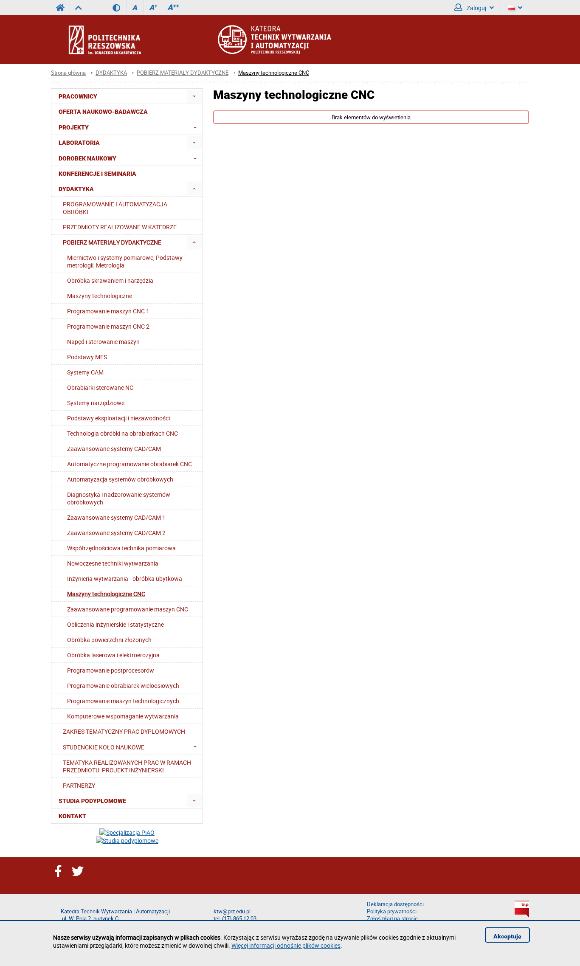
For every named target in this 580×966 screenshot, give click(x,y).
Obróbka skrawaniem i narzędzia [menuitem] (110, 280)
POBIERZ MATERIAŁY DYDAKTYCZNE (182, 72)
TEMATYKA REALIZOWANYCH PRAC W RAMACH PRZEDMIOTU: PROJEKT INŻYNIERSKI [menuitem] (127, 766)
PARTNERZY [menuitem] (79, 785)
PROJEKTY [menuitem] (74, 127)
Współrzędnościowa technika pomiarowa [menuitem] (121, 548)
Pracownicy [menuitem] (78, 96)
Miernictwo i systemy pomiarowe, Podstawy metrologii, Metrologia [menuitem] (125, 261)
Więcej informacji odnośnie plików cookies (286, 945)
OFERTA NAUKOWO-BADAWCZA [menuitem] (103, 111)
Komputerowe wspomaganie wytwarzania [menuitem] (123, 716)
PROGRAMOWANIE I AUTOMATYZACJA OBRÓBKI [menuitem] (115, 208)
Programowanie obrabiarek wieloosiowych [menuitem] (123, 686)
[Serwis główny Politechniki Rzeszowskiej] (60, 7)
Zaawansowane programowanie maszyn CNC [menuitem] (127, 609)
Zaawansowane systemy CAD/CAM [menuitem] (114, 449)
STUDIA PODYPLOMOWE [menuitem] (92, 800)
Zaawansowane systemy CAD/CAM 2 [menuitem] (116, 533)
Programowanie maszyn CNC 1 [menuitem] (108, 311)
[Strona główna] (127, 39)
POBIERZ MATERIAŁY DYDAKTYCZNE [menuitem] (112, 242)
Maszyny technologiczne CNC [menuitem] (106, 594)
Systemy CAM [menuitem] (85, 372)
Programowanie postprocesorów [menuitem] (110, 670)
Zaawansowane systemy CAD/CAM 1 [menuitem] (116, 517)
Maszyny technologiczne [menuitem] (99, 296)
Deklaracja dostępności (395, 904)
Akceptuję (507, 936)
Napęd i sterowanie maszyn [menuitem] (103, 342)
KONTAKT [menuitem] (72, 816)
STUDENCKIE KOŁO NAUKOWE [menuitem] (103, 747)
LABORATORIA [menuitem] (79, 142)
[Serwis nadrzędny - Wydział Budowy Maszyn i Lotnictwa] (78, 7)
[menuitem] (194, 96)
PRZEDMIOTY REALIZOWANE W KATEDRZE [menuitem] (120, 227)
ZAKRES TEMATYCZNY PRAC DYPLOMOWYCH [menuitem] (124, 731)
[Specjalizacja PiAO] (127, 832)
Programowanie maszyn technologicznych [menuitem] (123, 701)
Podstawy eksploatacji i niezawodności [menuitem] (118, 418)
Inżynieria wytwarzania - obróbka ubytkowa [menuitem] (124, 579)
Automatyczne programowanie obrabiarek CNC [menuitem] (129, 464)
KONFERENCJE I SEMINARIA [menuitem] (97, 173)
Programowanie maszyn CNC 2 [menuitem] (108, 326)
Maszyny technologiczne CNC (273, 72)
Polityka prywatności (392, 911)
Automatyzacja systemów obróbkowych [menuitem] (120, 479)
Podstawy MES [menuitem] (87, 357)
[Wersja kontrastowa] (120, 7)
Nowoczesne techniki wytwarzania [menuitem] (112, 563)
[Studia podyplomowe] (127, 840)
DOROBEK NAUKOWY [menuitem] (87, 158)
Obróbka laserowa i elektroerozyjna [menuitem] (113, 655)
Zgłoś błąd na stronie (392, 918)
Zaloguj (475, 8)
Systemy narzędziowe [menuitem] (95, 403)
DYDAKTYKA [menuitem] (76, 189)
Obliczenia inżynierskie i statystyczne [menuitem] (115, 624)
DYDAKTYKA (111, 72)
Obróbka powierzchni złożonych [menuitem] (109, 640)
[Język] (515, 7)
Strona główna (68, 72)
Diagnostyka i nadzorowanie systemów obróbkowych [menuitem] (118, 498)
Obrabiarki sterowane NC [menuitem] (100, 387)
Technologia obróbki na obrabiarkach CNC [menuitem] (122, 433)
